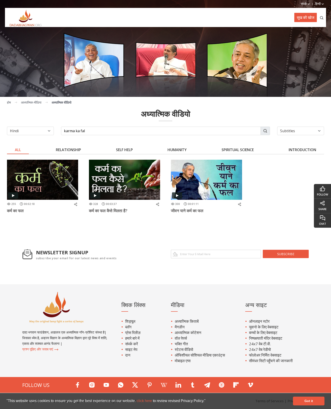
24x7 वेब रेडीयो (260, 349)
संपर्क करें (131, 343)
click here (145, 401)
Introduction (302, 149)
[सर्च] (322, 17)
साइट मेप (131, 349)
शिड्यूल (130, 321)
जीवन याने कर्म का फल (187, 210)
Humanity (177, 149)
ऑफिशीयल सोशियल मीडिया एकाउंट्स (200, 355)
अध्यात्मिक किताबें (187, 321)
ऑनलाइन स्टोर (259, 321)
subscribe (285, 254)
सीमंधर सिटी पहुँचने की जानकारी (271, 360)
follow (322, 194)
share (322, 209)
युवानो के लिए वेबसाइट (264, 326)
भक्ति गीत (181, 343)
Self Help (124, 149)
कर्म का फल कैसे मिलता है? (108, 210)
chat (322, 224)
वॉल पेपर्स (181, 338)
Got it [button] (308, 401)
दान (127, 355)
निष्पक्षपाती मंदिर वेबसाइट (265, 338)
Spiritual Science (238, 149)
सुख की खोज (305, 17)
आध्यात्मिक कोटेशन (188, 332)
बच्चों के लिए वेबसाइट (263, 332)
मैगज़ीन (180, 326)
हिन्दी (318, 4)
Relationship (68, 149)
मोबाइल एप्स (182, 360)
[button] (207, 401)
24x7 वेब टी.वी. (260, 343)
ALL (18, 149)
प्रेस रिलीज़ (133, 332)
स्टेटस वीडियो (184, 349)
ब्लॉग (128, 326)
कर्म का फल (15, 210)
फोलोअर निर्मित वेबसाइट (265, 355)
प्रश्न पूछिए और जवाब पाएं (38, 349)
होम (9, 102)
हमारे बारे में (132, 338)
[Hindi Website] (23, 17)
